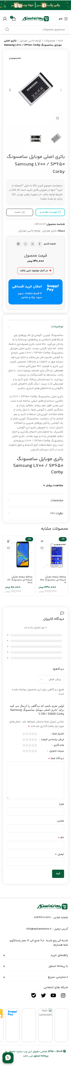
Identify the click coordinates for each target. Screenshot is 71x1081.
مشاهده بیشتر (54, 485)
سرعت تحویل (56, 751)
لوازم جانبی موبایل (30, 41)
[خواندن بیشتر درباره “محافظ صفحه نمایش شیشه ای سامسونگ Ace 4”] (41, 541)
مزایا (61, 804)
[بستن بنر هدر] (5, 6)
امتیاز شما (58, 734)
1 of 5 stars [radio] (35, 733)
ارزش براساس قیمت (52, 740)
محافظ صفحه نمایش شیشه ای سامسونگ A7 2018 (20, 580)
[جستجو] (7, 29)
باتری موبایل (49, 231)
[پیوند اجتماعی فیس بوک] (40, 244)
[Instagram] (63, 995)
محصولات (49, 41)
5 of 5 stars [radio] (23, 733)
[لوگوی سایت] (35, 19)
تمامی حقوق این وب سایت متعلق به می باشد (34, 1053)
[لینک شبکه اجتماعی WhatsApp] (25, 244)
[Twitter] (43, 995)
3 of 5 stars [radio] (29, 733)
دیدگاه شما (56, 758)
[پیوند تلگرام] (18, 244)
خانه (60, 41)
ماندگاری (58, 745)
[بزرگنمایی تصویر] (57, 118)
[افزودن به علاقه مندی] (41, 548)
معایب (60, 821)
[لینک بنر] (41, 6)
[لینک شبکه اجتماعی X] (33, 244)
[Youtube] (53, 995)
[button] (8, 541)
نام (61, 837)
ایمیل (59, 854)
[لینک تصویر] (52, 906)
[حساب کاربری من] (5, 19)
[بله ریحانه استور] (33, 995)
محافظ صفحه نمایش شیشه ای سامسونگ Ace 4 (53, 580)
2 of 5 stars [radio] (32, 733)
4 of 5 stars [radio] (26, 733)
